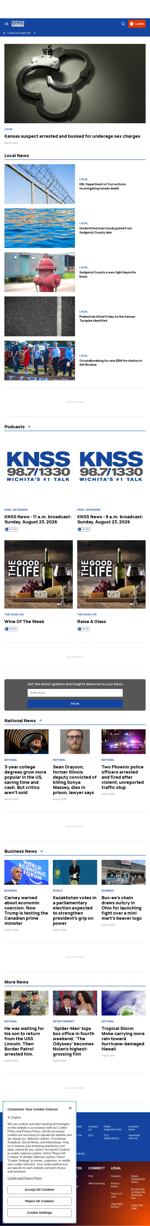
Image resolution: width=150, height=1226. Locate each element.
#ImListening (96, 1183)
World (58, 890)
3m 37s (12, 628)
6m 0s (85, 628)
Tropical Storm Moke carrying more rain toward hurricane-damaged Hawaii (123, 1038)
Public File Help (137, 1207)
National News (20, 720)
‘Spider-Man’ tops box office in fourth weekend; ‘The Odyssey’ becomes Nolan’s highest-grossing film (73, 1041)
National (10, 759)
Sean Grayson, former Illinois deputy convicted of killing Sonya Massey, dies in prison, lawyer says (75, 779)
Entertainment (64, 1021)
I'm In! (75, 703)
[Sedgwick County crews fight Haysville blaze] (39, 272)
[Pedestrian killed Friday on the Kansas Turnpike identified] (39, 316)
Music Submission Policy (138, 1179)
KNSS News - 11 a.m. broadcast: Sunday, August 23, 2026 (38, 519)
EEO (90, 1135)
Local (8, 129)
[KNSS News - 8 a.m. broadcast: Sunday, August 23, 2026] (111, 469)
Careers (116, 1176)
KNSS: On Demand (16, 509)
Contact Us (93, 1128)
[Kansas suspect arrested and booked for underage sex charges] (75, 83)
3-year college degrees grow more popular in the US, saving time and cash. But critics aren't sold (25, 779)
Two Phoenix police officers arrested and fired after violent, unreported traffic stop (123, 777)
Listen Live (74, 1177)
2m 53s (85, 529)
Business (10, 890)
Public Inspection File (112, 1128)
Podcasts (14, 426)
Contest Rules (133, 1128)
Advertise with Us (134, 1137)
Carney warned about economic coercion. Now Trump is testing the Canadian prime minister (26, 910)
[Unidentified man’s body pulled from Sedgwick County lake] (39, 228)
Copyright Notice (117, 1205)
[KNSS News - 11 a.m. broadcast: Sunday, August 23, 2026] (38, 469)
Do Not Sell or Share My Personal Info (138, 1193)
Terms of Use (116, 1195)
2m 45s (13, 529)
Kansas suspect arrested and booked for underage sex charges (72, 136)
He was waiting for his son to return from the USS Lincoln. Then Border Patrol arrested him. (24, 1041)
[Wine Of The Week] (38, 574)
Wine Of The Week (24, 621)
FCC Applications (111, 1137)
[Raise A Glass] (111, 574)
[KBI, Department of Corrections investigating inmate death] (39, 184)
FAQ (90, 1176)
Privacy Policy (115, 1185)
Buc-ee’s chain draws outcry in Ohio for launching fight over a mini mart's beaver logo (122, 907)
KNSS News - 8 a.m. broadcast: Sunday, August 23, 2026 (110, 519)
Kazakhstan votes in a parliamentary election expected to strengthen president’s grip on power (74, 910)
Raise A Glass (91, 621)
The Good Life (14, 614)
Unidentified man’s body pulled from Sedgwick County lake (105, 230)
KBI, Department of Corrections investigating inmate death (102, 186)
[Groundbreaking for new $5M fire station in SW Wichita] (39, 360)
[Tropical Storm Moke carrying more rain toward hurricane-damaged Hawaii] (124, 1003)
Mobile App (74, 1188)
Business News (20, 851)
